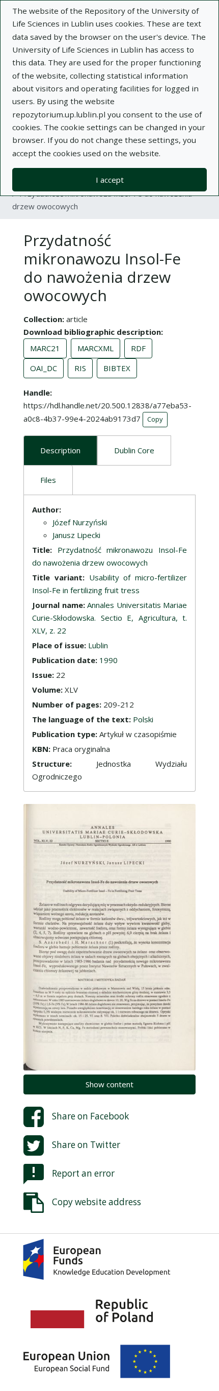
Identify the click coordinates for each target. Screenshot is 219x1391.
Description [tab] (60, 450)
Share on (90, 1115)
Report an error (83, 1173)
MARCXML (95, 348)
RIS (80, 368)
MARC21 (45, 348)
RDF (138, 348)
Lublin (98, 645)
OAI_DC (43, 368)
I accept (110, 180)
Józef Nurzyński (79, 522)
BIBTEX (116, 368)
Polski (143, 719)
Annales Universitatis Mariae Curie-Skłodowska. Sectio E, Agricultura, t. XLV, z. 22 (109, 618)
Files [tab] (48, 480)
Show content (109, 1084)
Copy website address (96, 1201)
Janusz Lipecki (76, 535)
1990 (108, 660)
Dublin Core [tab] (134, 450)
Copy (155, 419)
